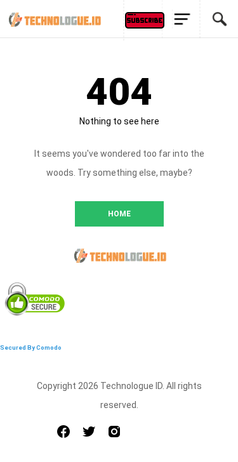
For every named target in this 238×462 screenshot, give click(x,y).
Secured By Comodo (31, 347)
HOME (119, 213)
